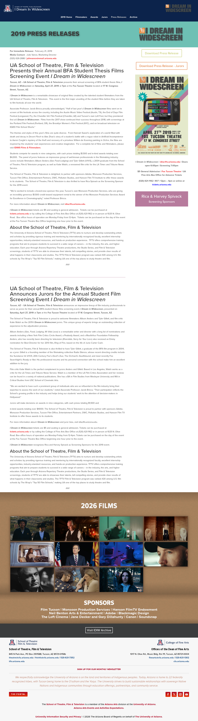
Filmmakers (81, 17)
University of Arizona (144, 704)
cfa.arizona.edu (181, 661)
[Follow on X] (174, 694)
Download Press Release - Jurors (161, 66)
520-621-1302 (182, 657)
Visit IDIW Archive (99, 630)
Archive (133, 17)
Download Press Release (162, 53)
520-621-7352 (67, 657)
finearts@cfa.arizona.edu (161, 657)
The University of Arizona (148, 716)
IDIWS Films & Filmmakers (27, 147)
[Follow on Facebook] (168, 694)
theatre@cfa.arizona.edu (21, 657)
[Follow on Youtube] (186, 694)
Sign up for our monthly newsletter (99, 669)
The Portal (18, 694)
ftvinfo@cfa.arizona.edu (47, 657)
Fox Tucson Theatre (171, 171)
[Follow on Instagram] (180, 694)
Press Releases (118, 17)
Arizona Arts (111, 704)
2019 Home (66, 17)
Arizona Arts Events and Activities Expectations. (99, 708)
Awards (94, 17)
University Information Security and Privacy (58, 716)
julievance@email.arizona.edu (41, 58)
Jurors (104, 17)
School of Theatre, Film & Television (65, 704)
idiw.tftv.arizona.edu (75, 204)
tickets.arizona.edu (19, 213)
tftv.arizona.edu (17, 661)
